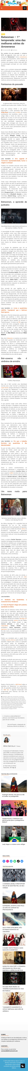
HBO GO (6, 690)
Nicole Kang (3, 704)
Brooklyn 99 (23, 618)
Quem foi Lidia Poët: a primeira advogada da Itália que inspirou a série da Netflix (14, 968)
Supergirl (11, 708)
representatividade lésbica (16, 706)
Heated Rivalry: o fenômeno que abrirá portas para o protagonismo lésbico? (13, 820)
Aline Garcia (8, 746)
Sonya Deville (20, 707)
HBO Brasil (19, 684)
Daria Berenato (14, 699)
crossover (7, 699)
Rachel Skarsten (19, 704)
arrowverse (21, 696)
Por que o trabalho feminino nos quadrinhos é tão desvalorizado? (14, 443)
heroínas (19, 700)
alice (12, 696)
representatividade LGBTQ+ (7, 707)
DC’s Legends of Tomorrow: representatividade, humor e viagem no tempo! (14, 161)
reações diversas (11, 640)
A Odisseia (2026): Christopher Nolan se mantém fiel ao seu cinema (14, 886)
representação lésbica (5, 706)
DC (18, 699)
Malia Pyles (16, 703)
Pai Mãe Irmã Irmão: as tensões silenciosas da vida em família (13, 989)
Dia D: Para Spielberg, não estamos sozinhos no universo (12, 929)
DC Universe (22, 699)
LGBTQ (11, 473)
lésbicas (20, 702)
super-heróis (4, 387)
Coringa (2, 699)
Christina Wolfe (21, 698)
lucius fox (12, 703)
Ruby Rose (15, 707)
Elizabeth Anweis (13, 700)
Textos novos (8, 866)
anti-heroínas (16, 696)
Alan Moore (4, 696)
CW (19, 322)
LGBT (5, 703)
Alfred (9, 696)
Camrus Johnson (14, 698)
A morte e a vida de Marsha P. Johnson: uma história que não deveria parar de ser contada (13, 717)
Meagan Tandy (22, 703)
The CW (14, 708)
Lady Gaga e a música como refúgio (13, 844)
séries (23, 529)
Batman (2, 698)
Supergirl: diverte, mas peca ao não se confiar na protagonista (13, 795)
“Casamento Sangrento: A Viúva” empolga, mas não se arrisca (13, 1009)
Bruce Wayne (7, 698)
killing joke (13, 702)
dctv (2, 700)
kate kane (8, 702)
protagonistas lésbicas (11, 704)
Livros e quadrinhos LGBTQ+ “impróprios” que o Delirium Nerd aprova (14, 310)
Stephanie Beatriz (5, 708)
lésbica (17, 702)
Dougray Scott (6, 700)
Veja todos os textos (10, 766)
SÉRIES (3, 34)
